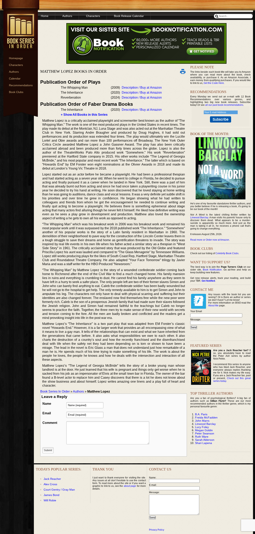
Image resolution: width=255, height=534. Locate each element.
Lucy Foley (202, 427)
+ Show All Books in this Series (84, 114)
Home (44, 16)
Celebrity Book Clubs (227, 253)
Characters (16, 65)
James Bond (51, 495)
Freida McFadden (206, 417)
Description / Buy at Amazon (142, 87)
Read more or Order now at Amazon (209, 239)
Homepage (16, 58)
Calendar (15, 78)
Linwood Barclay (199, 217)
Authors (14, 71)
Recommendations (21, 85)
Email (46, 413)
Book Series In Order (55, 391)
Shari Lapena (203, 443)
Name (46, 403)
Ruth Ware (201, 436)
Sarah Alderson (204, 439)
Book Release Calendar (129, 16)
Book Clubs (16, 92)
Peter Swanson (204, 433)
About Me (213, 305)
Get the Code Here (214, 83)
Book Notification (212, 269)
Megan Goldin (204, 430)
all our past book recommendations (224, 105)
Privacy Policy (156, 529)
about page (130, 486)
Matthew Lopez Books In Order (73, 71)
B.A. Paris (201, 414)
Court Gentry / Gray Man (59, 489)
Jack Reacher (52, 478)
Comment (49, 422)
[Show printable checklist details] (182, 71)
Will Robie (50, 500)
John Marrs (202, 420)
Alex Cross (50, 484)
